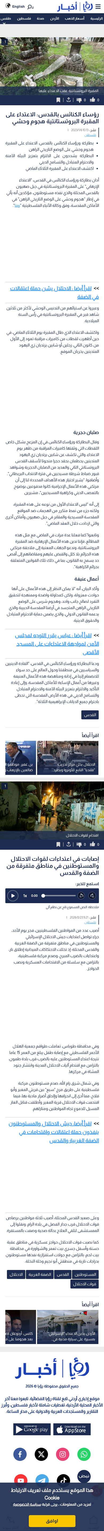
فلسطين (24, 18)
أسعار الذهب (74, 18)
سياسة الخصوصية (27, 1504)
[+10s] (92, 896)
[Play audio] (13, 896)
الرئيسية (96, 18)
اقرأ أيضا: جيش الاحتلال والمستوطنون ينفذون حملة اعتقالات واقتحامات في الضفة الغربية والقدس (54, 1132)
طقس (6, 18)
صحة (40, 18)
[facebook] (20, 1454)
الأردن (54, 18)
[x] (41, 1454)
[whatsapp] (84, 1454)
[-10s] (81, 896)
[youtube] (20, 1480)
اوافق (52, 1521)
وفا (17, 205)
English (18, 6)
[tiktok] (63, 1480)
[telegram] (42, 1480)
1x (25, 895)
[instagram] (62, 1454)
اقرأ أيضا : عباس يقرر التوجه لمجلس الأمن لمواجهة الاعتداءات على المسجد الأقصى (57, 643)
